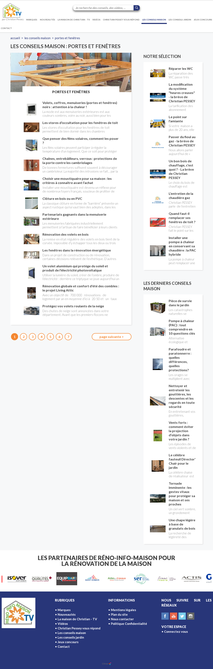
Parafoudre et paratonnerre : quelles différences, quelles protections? (180, 359)
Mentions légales (123, 610)
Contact (6, 28)
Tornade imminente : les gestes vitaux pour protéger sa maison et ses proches (182, 493)
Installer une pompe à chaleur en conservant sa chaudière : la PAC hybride (182, 246)
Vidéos (96, 19)
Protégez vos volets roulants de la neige (73, 306)
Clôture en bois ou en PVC (62, 198)
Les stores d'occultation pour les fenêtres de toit (80, 123)
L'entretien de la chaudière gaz (181, 195)
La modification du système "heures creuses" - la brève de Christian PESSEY (182, 92)
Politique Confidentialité (129, 623)
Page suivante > (111, 337)
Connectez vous (176, 631)
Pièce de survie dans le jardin (180, 303)
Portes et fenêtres (67, 38)
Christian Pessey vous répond (121, 19)
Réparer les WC (181, 68)
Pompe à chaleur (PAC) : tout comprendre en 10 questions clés (182, 327)
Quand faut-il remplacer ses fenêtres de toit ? (182, 217)
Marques (31, 19)
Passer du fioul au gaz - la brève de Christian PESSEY (182, 141)
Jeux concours (203, 19)
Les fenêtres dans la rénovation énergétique (76, 250)
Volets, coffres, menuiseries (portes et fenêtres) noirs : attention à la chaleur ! (79, 105)
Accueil (15, 38)
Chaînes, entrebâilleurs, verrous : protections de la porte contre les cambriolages (79, 160)
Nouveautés (47, 19)
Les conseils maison (154, 19)
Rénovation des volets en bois (65, 234)
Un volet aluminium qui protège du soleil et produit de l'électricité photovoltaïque (75, 268)
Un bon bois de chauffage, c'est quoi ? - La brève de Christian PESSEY (181, 169)
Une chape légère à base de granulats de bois (182, 524)
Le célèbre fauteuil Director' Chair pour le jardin (182, 461)
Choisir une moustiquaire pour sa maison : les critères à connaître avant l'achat (77, 180)
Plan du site (119, 614)
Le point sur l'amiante (178, 119)
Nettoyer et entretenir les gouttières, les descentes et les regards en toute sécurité (182, 396)
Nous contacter (122, 619)
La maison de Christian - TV (74, 19)
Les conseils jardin (179, 19)
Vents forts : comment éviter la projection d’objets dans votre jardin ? (181, 430)
